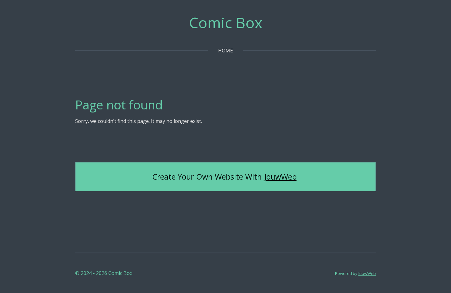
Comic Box (225, 22)
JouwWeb (280, 176)
